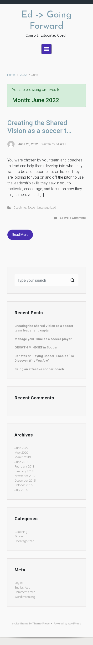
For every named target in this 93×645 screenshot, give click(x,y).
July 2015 (21, 490)
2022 (23, 75)
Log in (19, 582)
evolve (16, 623)
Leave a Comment (73, 218)
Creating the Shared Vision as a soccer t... (39, 127)
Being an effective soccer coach (39, 369)
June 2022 (21, 448)
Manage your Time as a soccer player (43, 339)
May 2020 (21, 452)
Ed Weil (61, 144)
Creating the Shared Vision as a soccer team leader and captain (44, 328)
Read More (20, 235)
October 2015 (23, 485)
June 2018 (21, 462)
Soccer (31, 207)
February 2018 (24, 466)
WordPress (74, 623)
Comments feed (25, 592)
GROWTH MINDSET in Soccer (36, 347)
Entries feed (22, 587)
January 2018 (24, 471)
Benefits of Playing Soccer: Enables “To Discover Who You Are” (44, 358)
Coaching (20, 207)
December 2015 (25, 480)
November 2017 (25, 476)
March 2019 (23, 457)
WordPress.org (25, 597)
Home (11, 75)
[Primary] (46, 49)
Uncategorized (46, 207)
